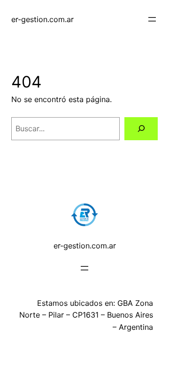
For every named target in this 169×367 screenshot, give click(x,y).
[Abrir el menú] (152, 19)
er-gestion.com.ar (42, 19)
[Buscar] (141, 128)
